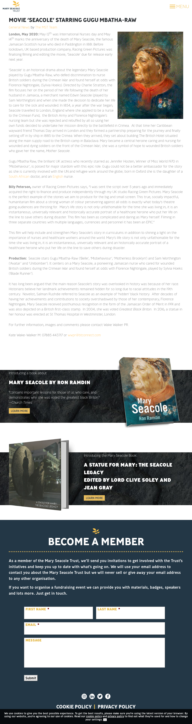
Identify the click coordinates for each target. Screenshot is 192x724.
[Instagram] (84, 696)
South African (19, 176)
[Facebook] (107, 696)
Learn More (19, 411)
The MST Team (46, 27)
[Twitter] (100, 696)
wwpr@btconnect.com (84, 335)
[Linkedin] (92, 696)
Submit (31, 678)
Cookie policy (74, 706)
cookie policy (94, 716)
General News (19, 27)
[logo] (11, 6)
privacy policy (117, 706)
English (58, 176)
